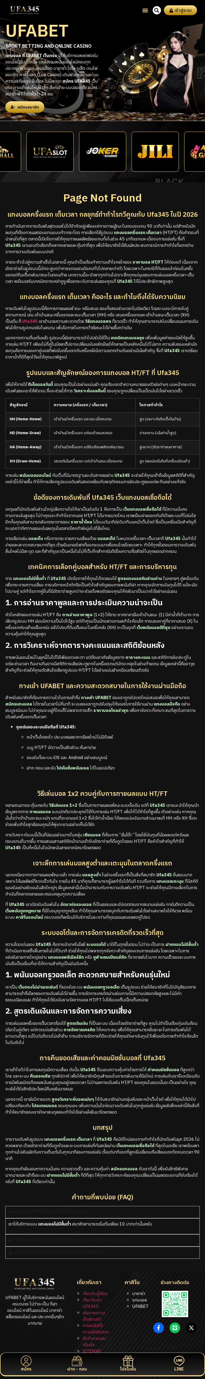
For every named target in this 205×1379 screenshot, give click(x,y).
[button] (145, 10)
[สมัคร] (26, 1361)
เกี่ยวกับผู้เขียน (95, 1293)
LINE (179, 1369)
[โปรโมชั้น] (128, 1361)
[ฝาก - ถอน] (77, 1361)
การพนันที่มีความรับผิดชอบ (95, 1329)
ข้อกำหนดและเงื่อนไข (94, 1342)
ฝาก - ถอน (77, 1369)
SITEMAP (91, 1351)
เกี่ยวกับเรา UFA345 (92, 1303)
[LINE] (179, 1361)
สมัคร (26, 1369)
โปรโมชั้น (128, 1369)
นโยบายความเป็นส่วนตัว (93, 1316)
